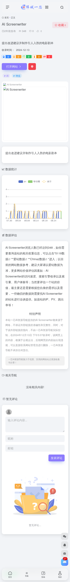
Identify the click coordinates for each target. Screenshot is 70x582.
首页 (6, 17)
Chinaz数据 (37, 259)
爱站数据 (19, 259)
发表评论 (56, 458)
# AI (6, 75)
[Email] (64, 553)
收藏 (62, 25)
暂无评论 (12, 399)
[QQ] (64, 545)
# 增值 (16, 75)
